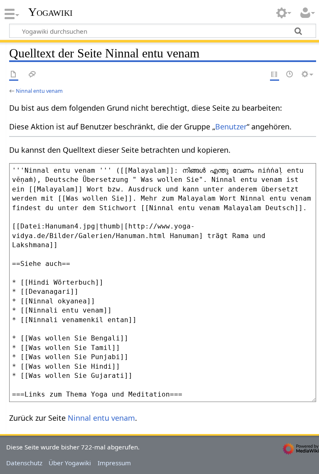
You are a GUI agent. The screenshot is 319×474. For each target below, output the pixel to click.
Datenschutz (24, 463)
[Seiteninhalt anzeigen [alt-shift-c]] (13, 74)
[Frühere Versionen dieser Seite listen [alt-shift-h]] (289, 74)
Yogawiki (50, 12)
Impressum (114, 463)
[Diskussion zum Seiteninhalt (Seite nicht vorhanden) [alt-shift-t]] (32, 74)
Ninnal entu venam (39, 90)
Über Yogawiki (70, 463)
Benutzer (231, 127)
